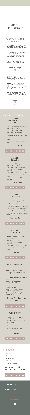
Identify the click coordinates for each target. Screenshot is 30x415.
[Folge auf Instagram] (16, 404)
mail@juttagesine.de (15, 399)
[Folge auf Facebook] (13, 404)
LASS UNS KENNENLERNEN (15, 151)
